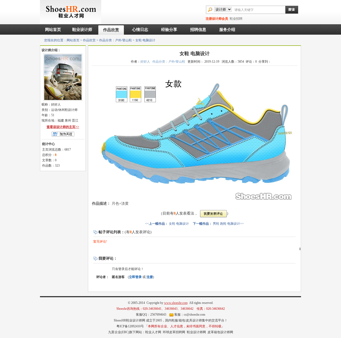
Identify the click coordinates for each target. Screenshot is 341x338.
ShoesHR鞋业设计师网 (129, 320)
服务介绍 (227, 29)
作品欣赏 (111, 30)
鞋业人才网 (153, 332)
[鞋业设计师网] (70, 12)
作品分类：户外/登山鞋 (115, 40)
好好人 (145, 61)
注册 (150, 277)
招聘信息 (198, 29)
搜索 (289, 9)
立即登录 (135, 277)
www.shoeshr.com (176, 303)
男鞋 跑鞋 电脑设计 (226, 224)
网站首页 (53, 29)
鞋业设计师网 (196, 332)
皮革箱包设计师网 (220, 332)
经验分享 (169, 29)
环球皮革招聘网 (174, 332)
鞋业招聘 (236, 19)
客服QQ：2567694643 (151, 314)
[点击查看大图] (194, 134)
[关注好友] (62, 134)
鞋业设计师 (82, 29)
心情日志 (140, 29)
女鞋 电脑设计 (179, 224)
